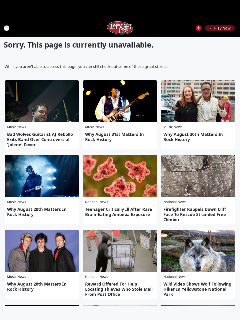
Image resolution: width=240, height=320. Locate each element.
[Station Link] (120, 28)
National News (96, 202)
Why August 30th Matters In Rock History (193, 137)
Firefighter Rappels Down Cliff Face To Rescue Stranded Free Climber (194, 214)
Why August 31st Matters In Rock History (114, 137)
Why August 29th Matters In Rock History (37, 212)
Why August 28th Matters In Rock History (37, 286)
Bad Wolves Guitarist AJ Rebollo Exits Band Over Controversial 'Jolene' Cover (40, 139)
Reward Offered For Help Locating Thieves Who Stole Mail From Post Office (119, 289)
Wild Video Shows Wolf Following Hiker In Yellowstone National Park (197, 289)
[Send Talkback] (198, 28)
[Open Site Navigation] (6, 28)
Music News (16, 127)
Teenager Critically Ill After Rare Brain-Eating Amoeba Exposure (118, 212)
